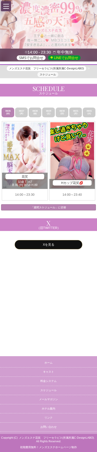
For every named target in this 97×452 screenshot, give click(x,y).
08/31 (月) (75, 112)
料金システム (48, 381)
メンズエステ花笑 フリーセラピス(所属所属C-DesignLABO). (57, 437)
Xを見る (48, 244)
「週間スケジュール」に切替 (48, 207)
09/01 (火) (89, 112)
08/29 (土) (48, 112)
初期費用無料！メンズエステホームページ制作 (48, 447)
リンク (48, 417)
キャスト (48, 371)
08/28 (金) (35, 112)
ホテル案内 (48, 408)
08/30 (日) (62, 112)
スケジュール (48, 390)
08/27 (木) (21, 112)
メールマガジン (48, 399)
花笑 (25, 176)
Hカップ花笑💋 (72, 183)
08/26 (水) (8, 112)
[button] (6, 6)
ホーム (48, 362)
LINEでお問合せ (65, 58)
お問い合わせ (48, 426)
